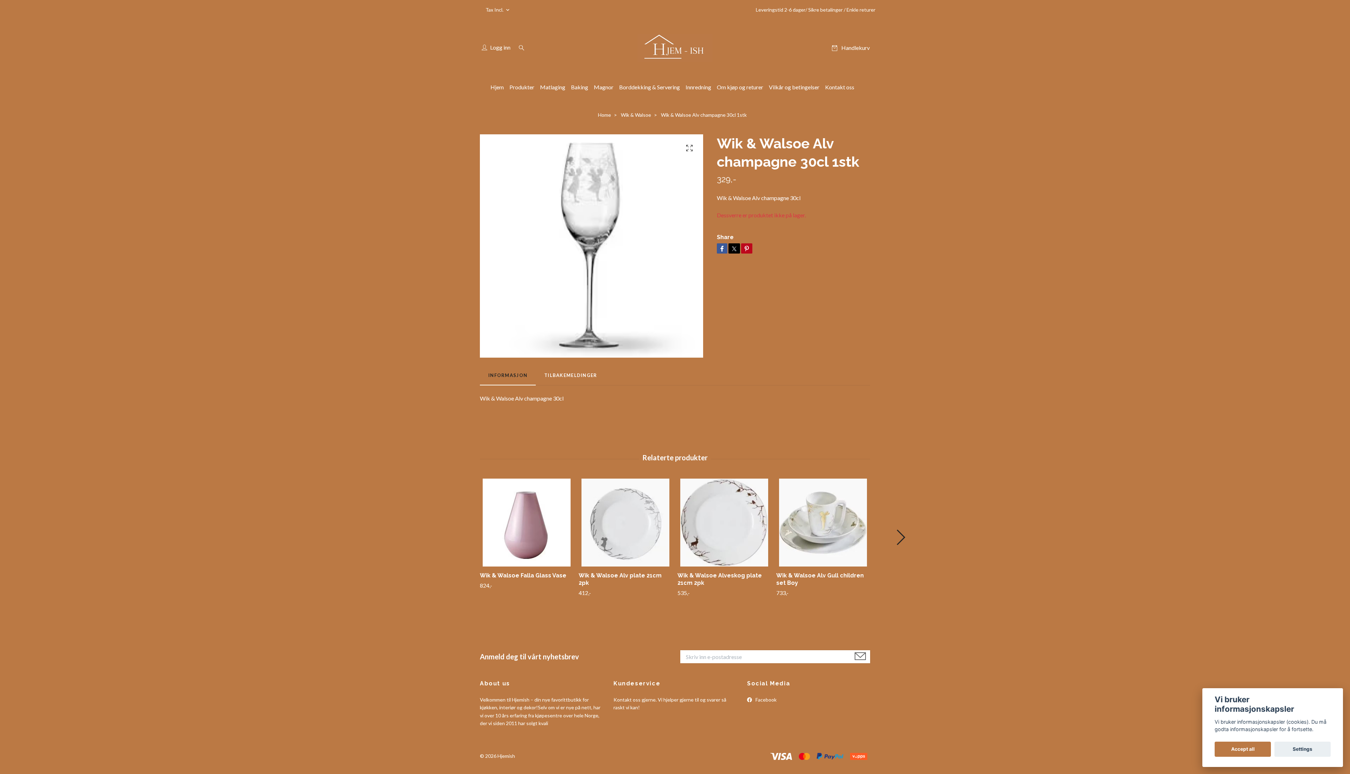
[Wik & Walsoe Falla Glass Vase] (526, 523)
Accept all (1243, 749)
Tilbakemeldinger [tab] (570, 375)
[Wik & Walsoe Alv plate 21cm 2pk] (625, 523)
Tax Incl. (495, 10)
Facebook (765, 700)
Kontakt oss (839, 87)
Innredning (698, 87)
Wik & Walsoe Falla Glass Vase (523, 575)
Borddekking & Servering (649, 87)
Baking (579, 87)
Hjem (497, 87)
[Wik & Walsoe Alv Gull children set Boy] (823, 523)
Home (604, 115)
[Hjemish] (674, 48)
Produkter (521, 87)
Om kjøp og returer (740, 87)
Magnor (603, 87)
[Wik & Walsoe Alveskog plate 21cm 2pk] (724, 523)
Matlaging (552, 87)
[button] (900, 537)
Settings (1302, 749)
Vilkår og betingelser (794, 87)
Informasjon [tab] (507, 375)
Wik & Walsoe (636, 115)
